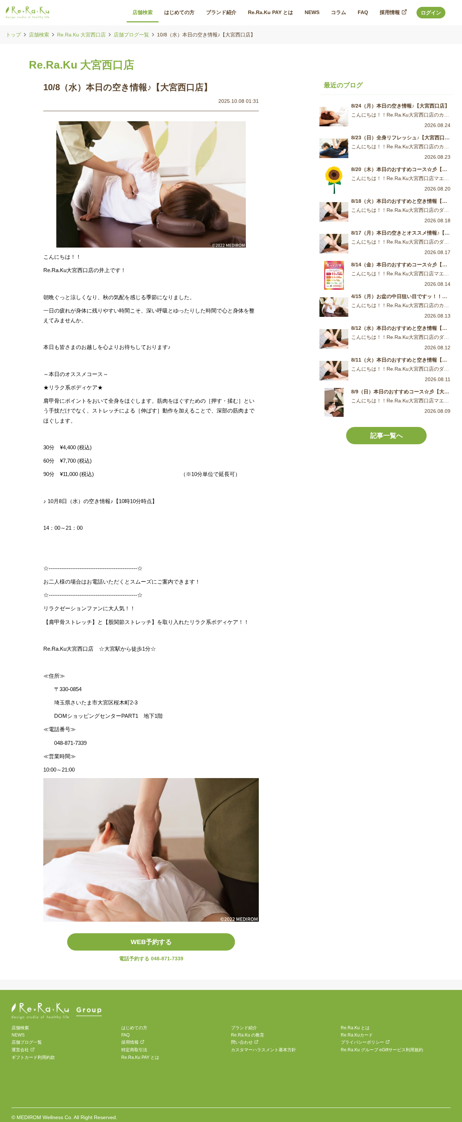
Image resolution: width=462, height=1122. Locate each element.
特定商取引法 (134, 1049)
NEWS (18, 1035)
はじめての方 (134, 1027)
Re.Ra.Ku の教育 (247, 1035)
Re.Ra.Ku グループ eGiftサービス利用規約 (382, 1049)
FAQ (125, 1035)
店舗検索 (39, 35)
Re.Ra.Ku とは (355, 1027)
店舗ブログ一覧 (131, 35)
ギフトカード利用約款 (33, 1057)
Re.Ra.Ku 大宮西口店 (81, 35)
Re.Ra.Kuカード (357, 1035)
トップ (13, 35)
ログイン (431, 13)
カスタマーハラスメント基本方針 (263, 1049)
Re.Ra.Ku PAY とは (140, 1057)
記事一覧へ (386, 435)
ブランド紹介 (244, 1027)
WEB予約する (151, 942)
